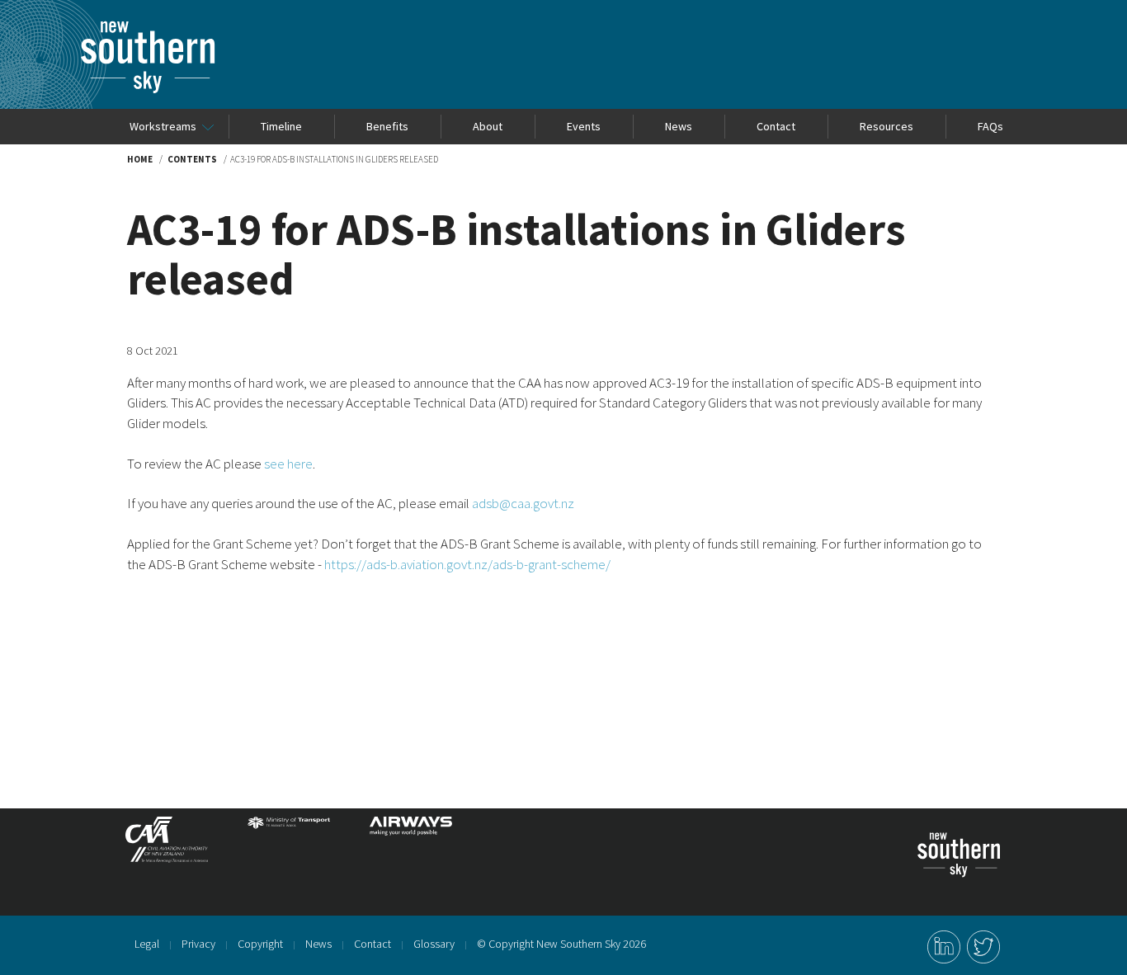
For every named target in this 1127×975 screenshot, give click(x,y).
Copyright (260, 943)
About (487, 126)
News (678, 126)
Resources (886, 126)
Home (140, 159)
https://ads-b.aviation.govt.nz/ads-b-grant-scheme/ (467, 564)
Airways (411, 846)
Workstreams (163, 126)
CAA (166, 846)
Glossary (434, 943)
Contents (192, 159)
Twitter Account (983, 946)
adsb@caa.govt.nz (523, 503)
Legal (146, 943)
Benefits (387, 126)
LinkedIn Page (943, 946)
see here (288, 464)
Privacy (198, 943)
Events (584, 126)
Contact (776, 126)
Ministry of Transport (289, 846)
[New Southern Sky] (147, 29)
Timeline (281, 126)
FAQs (990, 126)
